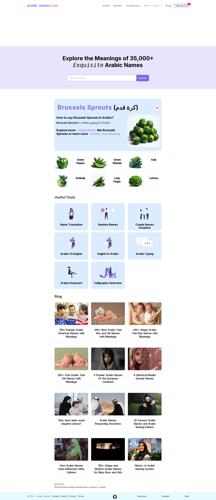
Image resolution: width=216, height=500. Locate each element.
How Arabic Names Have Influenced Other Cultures (71, 469)
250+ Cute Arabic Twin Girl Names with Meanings (71, 378)
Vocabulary (133, 5)
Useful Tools (64, 197)
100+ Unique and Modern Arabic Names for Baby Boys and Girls (108, 469)
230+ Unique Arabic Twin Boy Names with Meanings (145, 333)
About (64, 496)
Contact (55, 496)
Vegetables (87, 130)
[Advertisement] (102, 30)
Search (142, 78)
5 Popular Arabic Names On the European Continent (108, 378)
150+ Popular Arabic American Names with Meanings (71, 333)
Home (106, 5)
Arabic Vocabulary (105, 134)
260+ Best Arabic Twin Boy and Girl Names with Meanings (108, 333)
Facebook (141, 496)
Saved (182, 5)
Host (186, 496)
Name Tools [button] (152, 5)
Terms (81, 496)
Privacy (72, 496)
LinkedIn (166, 496)
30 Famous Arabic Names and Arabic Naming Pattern (145, 424)
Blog (168, 5)
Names (118, 5)
